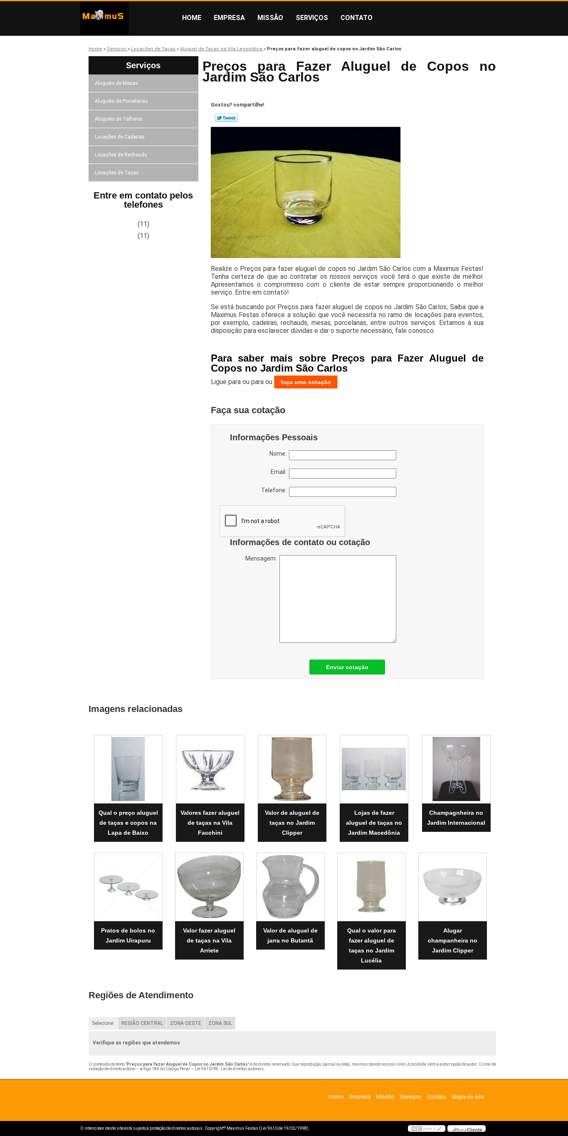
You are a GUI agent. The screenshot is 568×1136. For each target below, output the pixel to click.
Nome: (279, 453)
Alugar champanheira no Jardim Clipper (452, 940)
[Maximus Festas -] (128, 18)
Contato (357, 18)
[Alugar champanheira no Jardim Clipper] (452, 887)
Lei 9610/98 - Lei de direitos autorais (229, 1069)
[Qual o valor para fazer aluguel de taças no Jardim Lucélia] (371, 887)
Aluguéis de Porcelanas (121, 101)
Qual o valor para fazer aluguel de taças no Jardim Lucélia (371, 945)
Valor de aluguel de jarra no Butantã (290, 935)
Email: (280, 472)
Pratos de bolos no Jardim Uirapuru (128, 935)
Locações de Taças (117, 173)
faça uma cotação (306, 382)
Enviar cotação (347, 667)
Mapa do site (468, 1097)
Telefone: (275, 490)
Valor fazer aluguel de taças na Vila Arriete (209, 940)
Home (191, 18)
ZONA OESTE (185, 1023)
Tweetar (226, 118)
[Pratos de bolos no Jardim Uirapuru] (128, 887)
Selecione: (103, 1023)
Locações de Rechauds (121, 155)
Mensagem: (262, 558)
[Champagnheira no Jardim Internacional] (456, 769)
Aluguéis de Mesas (116, 83)
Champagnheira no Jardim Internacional (456, 817)
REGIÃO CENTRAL (142, 1023)
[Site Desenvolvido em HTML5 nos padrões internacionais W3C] (426, 1128)
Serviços (312, 18)
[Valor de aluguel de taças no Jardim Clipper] (292, 769)
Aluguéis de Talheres (119, 119)
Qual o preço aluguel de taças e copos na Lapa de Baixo (128, 822)
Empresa (229, 18)
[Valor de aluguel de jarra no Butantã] (290, 887)
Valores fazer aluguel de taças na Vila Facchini (210, 822)
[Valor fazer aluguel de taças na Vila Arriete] (209, 887)
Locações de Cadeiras (120, 137)
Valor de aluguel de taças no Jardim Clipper (292, 822)
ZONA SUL (220, 1023)
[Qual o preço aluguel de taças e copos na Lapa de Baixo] (128, 769)
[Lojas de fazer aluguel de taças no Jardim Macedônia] (374, 769)
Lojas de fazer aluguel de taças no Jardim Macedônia (374, 822)
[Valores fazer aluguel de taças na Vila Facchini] (210, 769)
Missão (270, 18)
